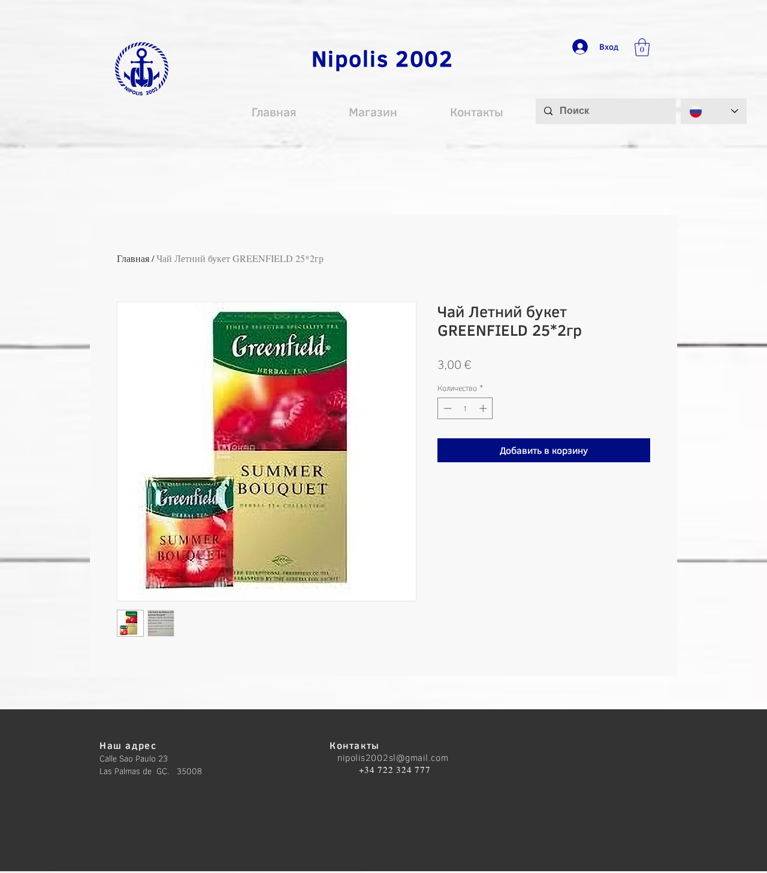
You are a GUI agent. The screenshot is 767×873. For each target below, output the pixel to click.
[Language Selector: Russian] (714, 111)
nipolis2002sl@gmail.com (392, 757)
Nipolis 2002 (383, 58)
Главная (133, 258)
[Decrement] (446, 408)
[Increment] (484, 408)
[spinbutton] (465, 408)
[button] (642, 47)
